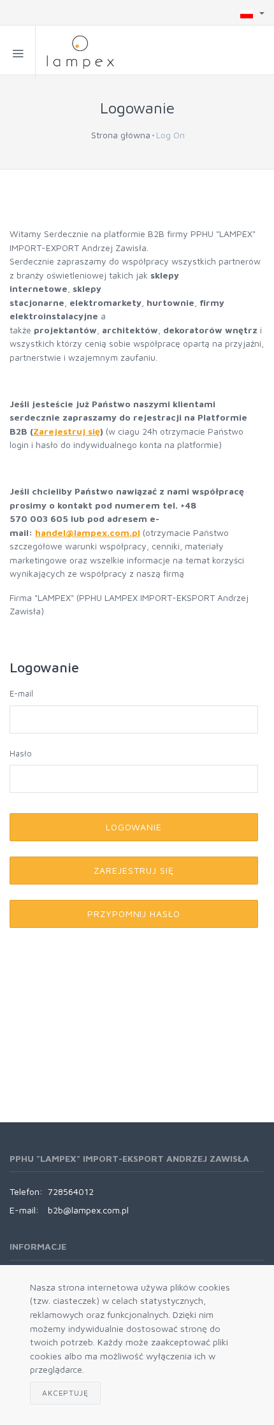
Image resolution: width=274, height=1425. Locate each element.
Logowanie (134, 826)
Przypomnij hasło (134, 913)
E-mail (21, 693)
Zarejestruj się (66, 431)
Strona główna (120, 134)
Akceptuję (65, 1393)
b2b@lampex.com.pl (88, 1209)
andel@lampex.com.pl (90, 532)
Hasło (21, 753)
